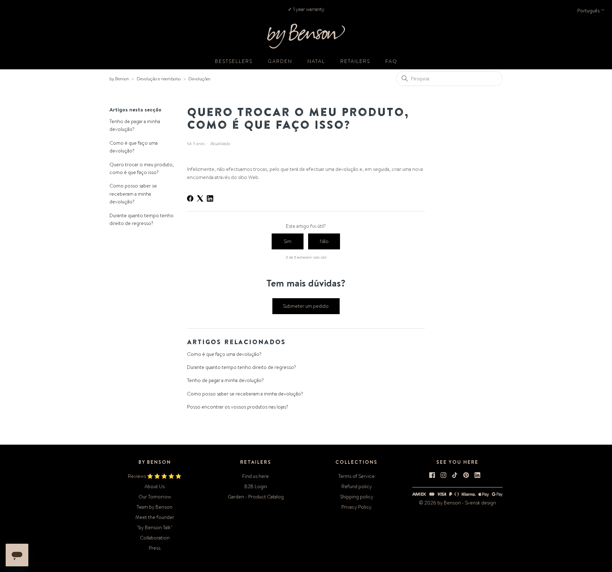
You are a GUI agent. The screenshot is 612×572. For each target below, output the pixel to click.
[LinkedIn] (210, 198)
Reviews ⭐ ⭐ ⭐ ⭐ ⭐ (154, 476)
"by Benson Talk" (154, 527)
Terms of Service (356, 476)
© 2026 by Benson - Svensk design (457, 502)
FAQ (391, 61)
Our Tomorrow (154, 496)
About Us (154, 486)
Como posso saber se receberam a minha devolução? (133, 193)
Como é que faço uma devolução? (133, 146)
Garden (280, 61)
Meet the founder (154, 517)
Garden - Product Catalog (256, 496)
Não (324, 241)
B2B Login (255, 486)
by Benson (119, 78)
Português (589, 10)
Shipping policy (356, 496)
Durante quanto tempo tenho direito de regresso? (141, 219)
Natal (316, 61)
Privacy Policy (356, 506)
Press (154, 547)
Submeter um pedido (306, 306)
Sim (287, 241)
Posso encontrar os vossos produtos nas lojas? (237, 406)
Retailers (355, 61)
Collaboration (155, 537)
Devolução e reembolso (159, 78)
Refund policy (356, 486)
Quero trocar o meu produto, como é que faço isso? (141, 168)
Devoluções (199, 78)
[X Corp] (200, 198)
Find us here (255, 476)
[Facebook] (190, 198)
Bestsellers (234, 61)
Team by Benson (154, 506)
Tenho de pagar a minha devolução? (134, 125)
